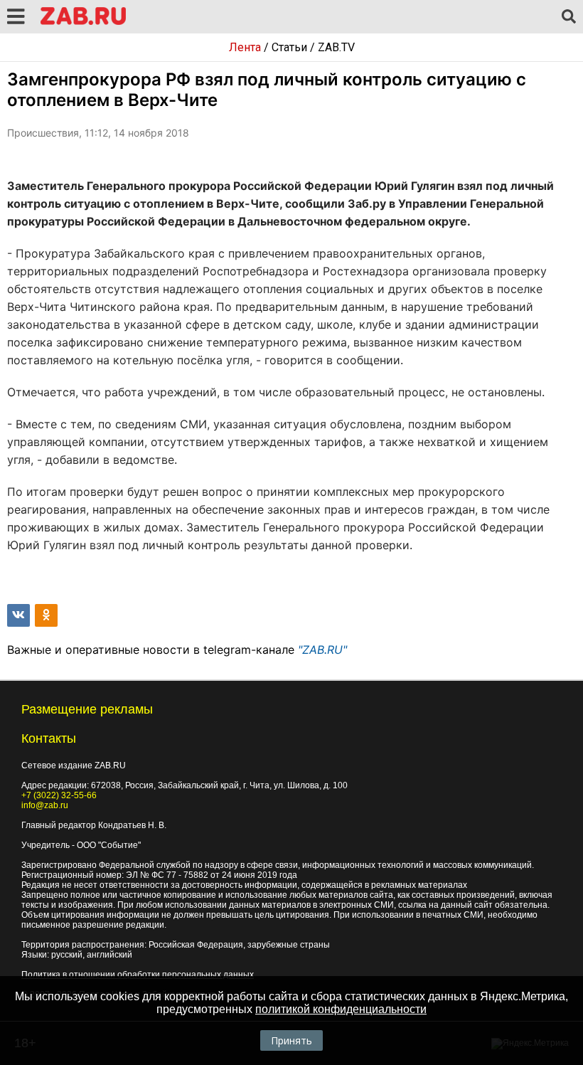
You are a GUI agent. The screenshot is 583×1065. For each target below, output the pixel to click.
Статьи (289, 47)
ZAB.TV (336, 47)
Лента (245, 47)
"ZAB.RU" (322, 649)
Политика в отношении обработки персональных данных (137, 975)
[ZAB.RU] (83, 22)
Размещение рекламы (87, 709)
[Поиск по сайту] (569, 17)
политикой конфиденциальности (341, 1009)
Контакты (48, 738)
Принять (291, 1040)
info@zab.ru (44, 805)
